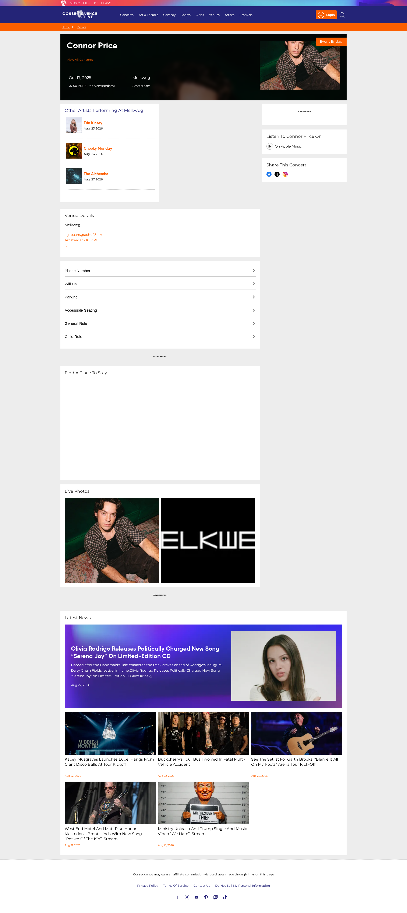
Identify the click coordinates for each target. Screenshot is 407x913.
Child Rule (73, 337)
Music (75, 3)
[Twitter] (192, 897)
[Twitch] (220, 897)
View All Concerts (80, 60)
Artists (229, 15)
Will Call (71, 284)
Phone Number (77, 271)
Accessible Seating (81, 310)
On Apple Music (288, 146)
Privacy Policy (147, 886)
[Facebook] (182, 897)
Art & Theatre (148, 15)
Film (86, 3)
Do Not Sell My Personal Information (242, 886)
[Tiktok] (230, 897)
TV (96, 3)
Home (66, 27)
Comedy (169, 15)
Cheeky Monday (98, 149)
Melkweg (141, 78)
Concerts (127, 15)
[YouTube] (201, 897)
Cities (200, 15)
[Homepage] (81, 14)
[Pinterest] (211, 897)
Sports (186, 15)
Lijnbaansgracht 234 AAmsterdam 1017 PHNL (83, 240)
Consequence (63, 3)
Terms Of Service (175, 886)
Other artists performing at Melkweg (104, 110)
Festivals (246, 15)
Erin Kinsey (93, 123)
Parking (71, 297)
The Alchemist (96, 174)
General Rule (76, 323)
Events (81, 27)
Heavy (106, 3)
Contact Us (202, 886)
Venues (214, 15)
